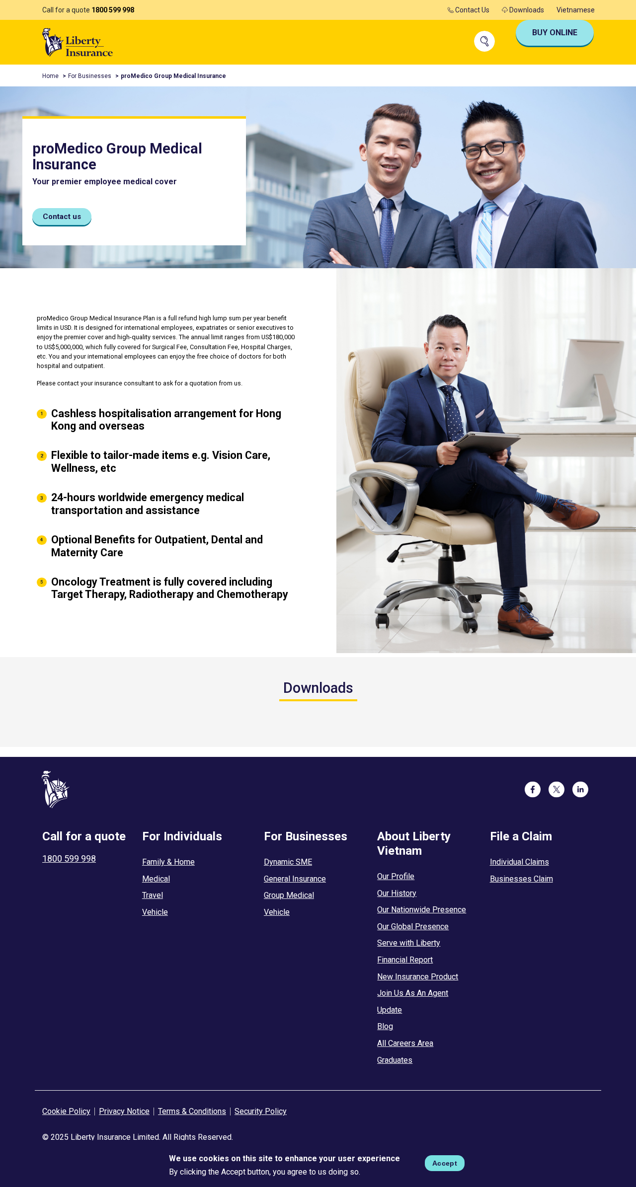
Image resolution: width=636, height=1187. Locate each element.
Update (389, 1010)
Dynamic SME (288, 862)
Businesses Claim (521, 879)
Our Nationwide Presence (421, 909)
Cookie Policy (66, 1111)
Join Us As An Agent (412, 993)
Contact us (62, 216)
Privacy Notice (124, 1111)
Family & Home (168, 862)
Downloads (526, 10)
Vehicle (155, 912)
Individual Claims (519, 862)
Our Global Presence (413, 926)
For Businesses (89, 76)
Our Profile (395, 876)
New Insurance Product (417, 976)
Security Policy (261, 1111)
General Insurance (295, 879)
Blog (385, 1026)
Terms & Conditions (192, 1111)
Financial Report (405, 959)
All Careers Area (405, 1043)
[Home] (77, 41)
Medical (156, 879)
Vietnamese (575, 10)
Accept (444, 1163)
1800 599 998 (112, 10)
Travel (152, 895)
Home (50, 76)
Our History (396, 893)
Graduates (394, 1060)
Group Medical (289, 895)
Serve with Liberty (408, 943)
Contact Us (471, 10)
